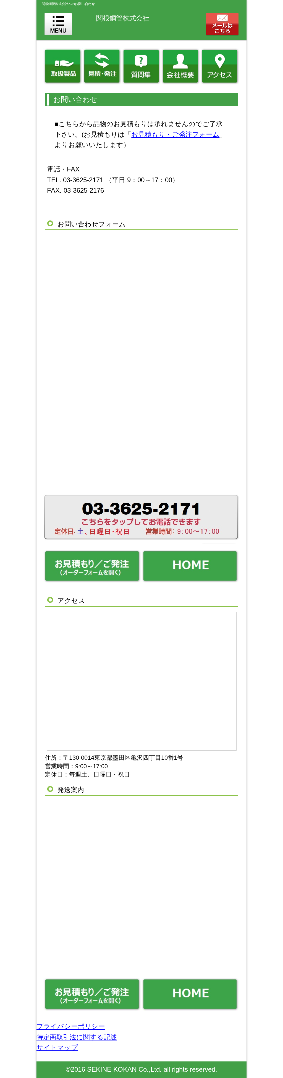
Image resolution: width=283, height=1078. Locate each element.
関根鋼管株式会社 (122, 18)
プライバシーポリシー (70, 1026)
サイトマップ (57, 1047)
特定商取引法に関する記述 (76, 1037)
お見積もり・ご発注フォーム (175, 134)
